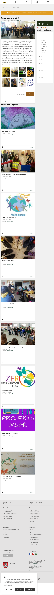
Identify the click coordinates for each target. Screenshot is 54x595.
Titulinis (2, 7)
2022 (42, 67)
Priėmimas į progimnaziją (9, 519)
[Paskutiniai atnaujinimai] (26, 2)
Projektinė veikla (15, 7)
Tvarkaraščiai (9, 502)
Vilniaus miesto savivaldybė (16, 565)
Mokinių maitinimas (34, 518)
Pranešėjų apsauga (34, 537)
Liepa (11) (43, 40)
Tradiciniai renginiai (8, 516)
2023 (42, 63)
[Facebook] (30, 554)
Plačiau (31, 147)
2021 (42, 70)
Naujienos (8, 7)
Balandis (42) (44, 46)
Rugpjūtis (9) (44, 38)
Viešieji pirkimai (7, 536)
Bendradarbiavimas (8, 518)
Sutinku (30, 589)
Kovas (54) (43, 48)
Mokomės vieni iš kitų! (8, 303)
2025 (42, 56)
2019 (42, 77)
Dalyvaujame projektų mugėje (10, 433)
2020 (42, 74)
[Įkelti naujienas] (14, 2)
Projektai (6, 534)
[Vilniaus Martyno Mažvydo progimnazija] (4, 2)
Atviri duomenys (33, 544)
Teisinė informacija (34, 542)
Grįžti (5, 101)
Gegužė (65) (43, 44)
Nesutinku (19, 589)
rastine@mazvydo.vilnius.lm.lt (37, 565)
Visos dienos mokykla (34, 511)
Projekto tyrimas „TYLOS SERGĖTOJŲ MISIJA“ (14, 174)
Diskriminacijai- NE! (7, 390)
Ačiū (30, 94)
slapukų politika (8, 585)
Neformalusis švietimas (35, 513)
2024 (42, 59)
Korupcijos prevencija (34, 539)
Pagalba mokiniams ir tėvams (36, 514)
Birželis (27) (43, 42)
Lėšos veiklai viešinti (8, 532)
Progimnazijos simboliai (9, 514)
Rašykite (6, 555)
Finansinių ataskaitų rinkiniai (10, 531)
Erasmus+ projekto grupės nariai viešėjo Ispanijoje (15, 347)
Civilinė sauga (33, 540)
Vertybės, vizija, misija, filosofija (10, 513)
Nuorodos (32, 529)
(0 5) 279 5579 (36, 563)
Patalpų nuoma (33, 519)
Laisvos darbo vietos (34, 531)
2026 (42, 35)
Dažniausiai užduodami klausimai (37, 536)
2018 (42, 81)
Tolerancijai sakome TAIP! (9, 217)
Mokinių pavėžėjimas (34, 516)
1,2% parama (6, 537)
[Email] (36, 554)
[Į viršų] (39, 579)
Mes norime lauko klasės (8, 131)
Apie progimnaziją (8, 510)
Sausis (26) (43, 52)
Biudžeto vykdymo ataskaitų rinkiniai (11, 529)
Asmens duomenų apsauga (35, 532)
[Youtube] (33, 554)
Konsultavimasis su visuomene (36, 534)
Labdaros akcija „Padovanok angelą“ (11, 476)
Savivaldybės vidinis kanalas (38, 502)
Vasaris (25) (43, 50)
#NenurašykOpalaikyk (8, 260)
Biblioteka (32, 521)
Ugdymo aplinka (7, 511)
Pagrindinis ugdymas (34, 510)
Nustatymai (9, 589)
